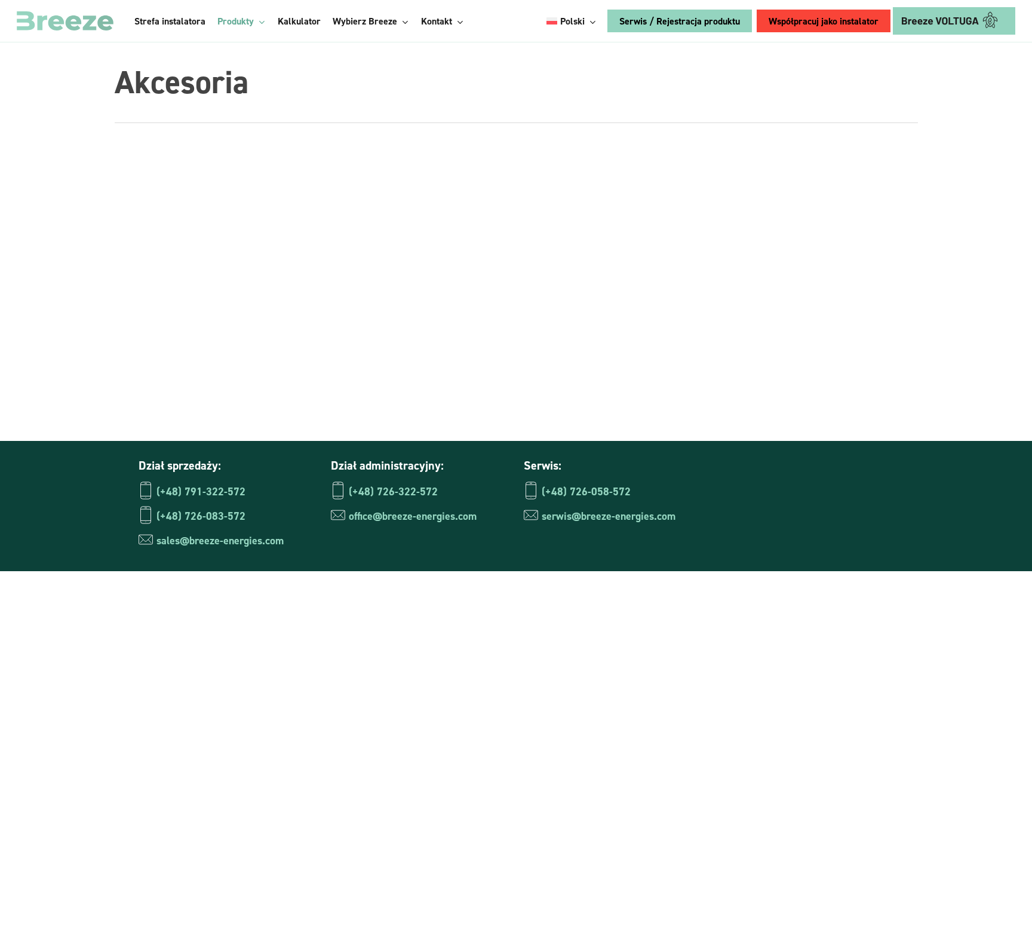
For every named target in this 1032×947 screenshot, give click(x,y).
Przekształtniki (593, 717)
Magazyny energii (598, 677)
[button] (727, 690)
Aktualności (567, 795)
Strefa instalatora (581, 638)
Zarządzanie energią (605, 697)
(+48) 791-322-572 (200, 491)
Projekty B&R (572, 776)
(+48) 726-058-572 (586, 491)
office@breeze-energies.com (413, 516)
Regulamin (869, 918)
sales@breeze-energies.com (220, 540)
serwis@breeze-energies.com (608, 516)
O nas (554, 835)
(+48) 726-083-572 (200, 516)
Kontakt (559, 815)
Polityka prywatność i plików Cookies (748, 918)
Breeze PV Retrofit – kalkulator (612, 756)
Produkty (562, 657)
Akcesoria (581, 736)
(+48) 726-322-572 (393, 491)
